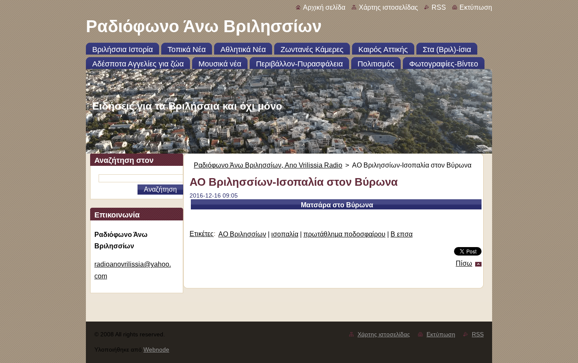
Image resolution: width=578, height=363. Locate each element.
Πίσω (464, 263)
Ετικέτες (202, 233)
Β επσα (402, 234)
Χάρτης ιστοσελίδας (388, 7)
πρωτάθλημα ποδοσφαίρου (344, 234)
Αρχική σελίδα (324, 7)
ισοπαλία (284, 234)
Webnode (156, 349)
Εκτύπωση (476, 7)
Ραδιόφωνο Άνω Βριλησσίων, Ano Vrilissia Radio (268, 165)
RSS (439, 7)
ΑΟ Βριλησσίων (242, 234)
